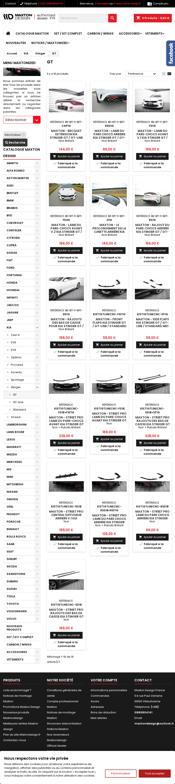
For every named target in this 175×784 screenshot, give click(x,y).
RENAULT (13, 529)
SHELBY (12, 559)
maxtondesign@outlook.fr (154, 723)
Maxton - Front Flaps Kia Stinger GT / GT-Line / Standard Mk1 (109, 324)
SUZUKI (12, 589)
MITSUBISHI (15, 484)
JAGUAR (12, 312)
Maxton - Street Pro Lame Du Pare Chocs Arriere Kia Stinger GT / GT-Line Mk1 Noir (152, 516)
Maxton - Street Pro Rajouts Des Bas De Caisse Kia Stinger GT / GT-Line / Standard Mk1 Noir (66, 616)
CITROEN (13, 238)
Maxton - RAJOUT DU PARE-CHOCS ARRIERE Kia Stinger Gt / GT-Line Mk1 (152, 230)
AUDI (10, 186)
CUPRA (11, 245)
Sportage (17, 380)
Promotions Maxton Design (21, 707)
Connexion (102, 3)
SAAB (10, 544)
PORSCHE (13, 522)
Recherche (16, 142)
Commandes (100, 696)
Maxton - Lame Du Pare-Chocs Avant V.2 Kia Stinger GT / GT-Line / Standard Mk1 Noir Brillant (66, 232)
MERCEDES (14, 462)
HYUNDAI (13, 290)
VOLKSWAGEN (17, 611)
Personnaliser (120, 773)
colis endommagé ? (17, 690)
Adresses (97, 707)
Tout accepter (155, 773)
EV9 (13, 350)
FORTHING (14, 275)
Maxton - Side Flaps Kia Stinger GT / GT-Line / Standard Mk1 (152, 322)
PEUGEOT (13, 514)
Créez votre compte (127, 3)
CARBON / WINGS (100, 33)
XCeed (15, 417)
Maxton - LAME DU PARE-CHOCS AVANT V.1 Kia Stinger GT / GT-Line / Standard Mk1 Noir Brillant (152, 138)
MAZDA (12, 454)
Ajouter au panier (66, 156)
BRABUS (12, 208)
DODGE (12, 253)
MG (9, 469)
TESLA (11, 596)
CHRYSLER (14, 230)
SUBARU (12, 581)
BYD (9, 215)
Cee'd (15, 335)
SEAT (10, 551)
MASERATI (14, 447)
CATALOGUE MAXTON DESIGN (21, 152)
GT (15, 395)
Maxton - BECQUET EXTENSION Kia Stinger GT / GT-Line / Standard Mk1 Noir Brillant (66, 138)
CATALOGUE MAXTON (32, 33)
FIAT (10, 260)
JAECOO (13, 305)
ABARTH (12, 163)
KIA (9, 327)
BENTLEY (12, 193)
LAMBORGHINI (17, 425)
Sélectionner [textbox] (16, 120)
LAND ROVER (15, 432)
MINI (10, 477)
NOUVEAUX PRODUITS (14, 628)
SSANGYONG (16, 574)
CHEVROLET (15, 223)
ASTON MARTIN (18, 178)
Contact (10, 3)
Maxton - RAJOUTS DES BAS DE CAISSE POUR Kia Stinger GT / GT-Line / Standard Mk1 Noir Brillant (66, 326)
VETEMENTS (153, 33)
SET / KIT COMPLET (68, 33)
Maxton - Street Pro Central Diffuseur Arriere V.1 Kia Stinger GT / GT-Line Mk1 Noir (66, 518)
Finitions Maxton (58, 729)
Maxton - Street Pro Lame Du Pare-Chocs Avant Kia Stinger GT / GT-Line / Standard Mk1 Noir (109, 420)
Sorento (16, 372)
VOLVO (11, 619)
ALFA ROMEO (16, 171)
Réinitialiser (13, 135)
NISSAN (12, 492)
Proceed (17, 365)
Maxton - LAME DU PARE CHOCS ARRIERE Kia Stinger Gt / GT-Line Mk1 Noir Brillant (109, 138)
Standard (19, 410)
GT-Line (18, 402)
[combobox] (22, 120)
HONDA (12, 283)
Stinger (16, 387)
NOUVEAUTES (16, 43)
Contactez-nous (14, 740)
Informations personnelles (109, 690)
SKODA (12, 566)
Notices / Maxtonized (49, 43)
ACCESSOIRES (129, 33)
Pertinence (142, 74)
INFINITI (12, 298)
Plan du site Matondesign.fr (22, 735)
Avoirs (95, 701)
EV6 (13, 342)
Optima (16, 357)
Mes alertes (99, 718)
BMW (10, 200)
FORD (11, 268)
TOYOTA (13, 604)
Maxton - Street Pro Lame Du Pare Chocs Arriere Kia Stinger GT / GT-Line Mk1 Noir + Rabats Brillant (109, 522)
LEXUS (11, 439)
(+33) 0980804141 (50, 3)
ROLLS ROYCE (16, 537)
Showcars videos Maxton (64, 723)
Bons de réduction (103, 712)
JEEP (10, 320)
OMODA (12, 499)
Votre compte (104, 680)
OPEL (10, 507)
